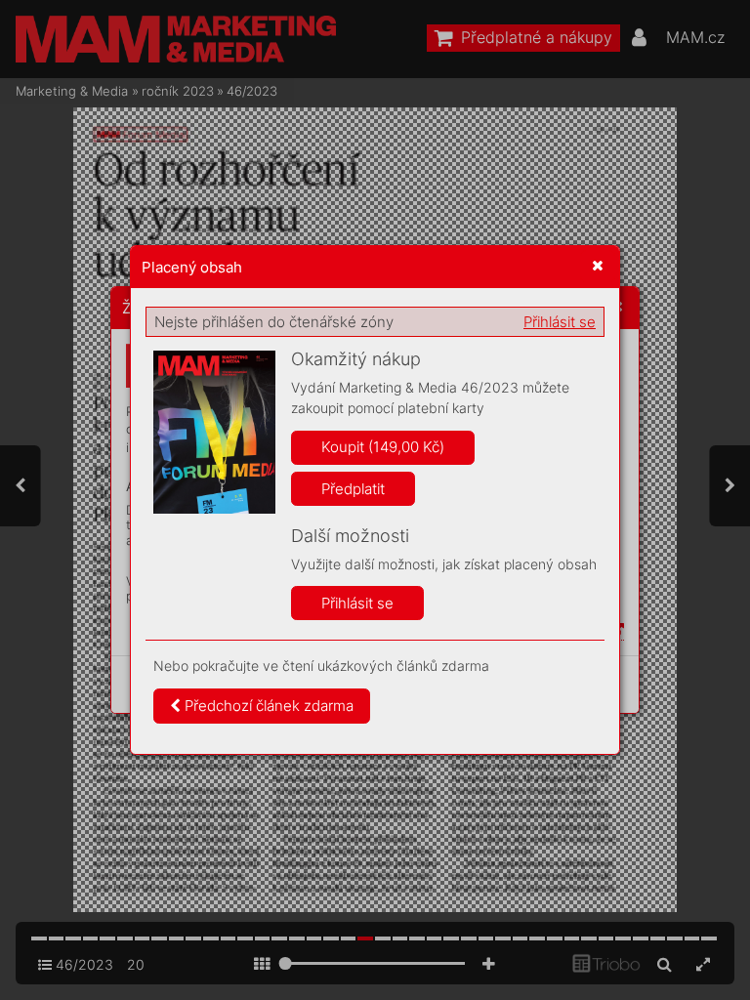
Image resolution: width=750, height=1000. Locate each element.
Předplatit (353, 488)
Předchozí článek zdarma (267, 705)
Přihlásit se (559, 321)
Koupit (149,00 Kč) (382, 447)
